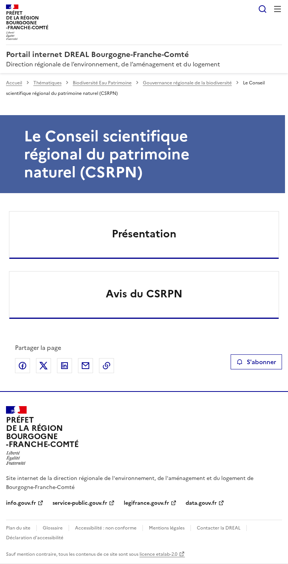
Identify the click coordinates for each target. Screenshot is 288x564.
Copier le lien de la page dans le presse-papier (106, 365)
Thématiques (47, 83)
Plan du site (18, 528)
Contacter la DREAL (218, 528)
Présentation (144, 233)
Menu (277, 9)
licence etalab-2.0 (158, 554)
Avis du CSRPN (144, 293)
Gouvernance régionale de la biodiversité (187, 83)
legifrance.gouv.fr (146, 503)
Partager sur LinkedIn (64, 365)
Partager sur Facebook (22, 365)
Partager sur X (43, 365)
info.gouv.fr (21, 503)
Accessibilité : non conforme (105, 528)
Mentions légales (166, 528)
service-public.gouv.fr (79, 503)
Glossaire (53, 528)
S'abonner (261, 361)
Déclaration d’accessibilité (34, 537)
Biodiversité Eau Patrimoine (102, 83)
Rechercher (262, 9)
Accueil (14, 83)
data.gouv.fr (201, 503)
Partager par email (85, 365)
